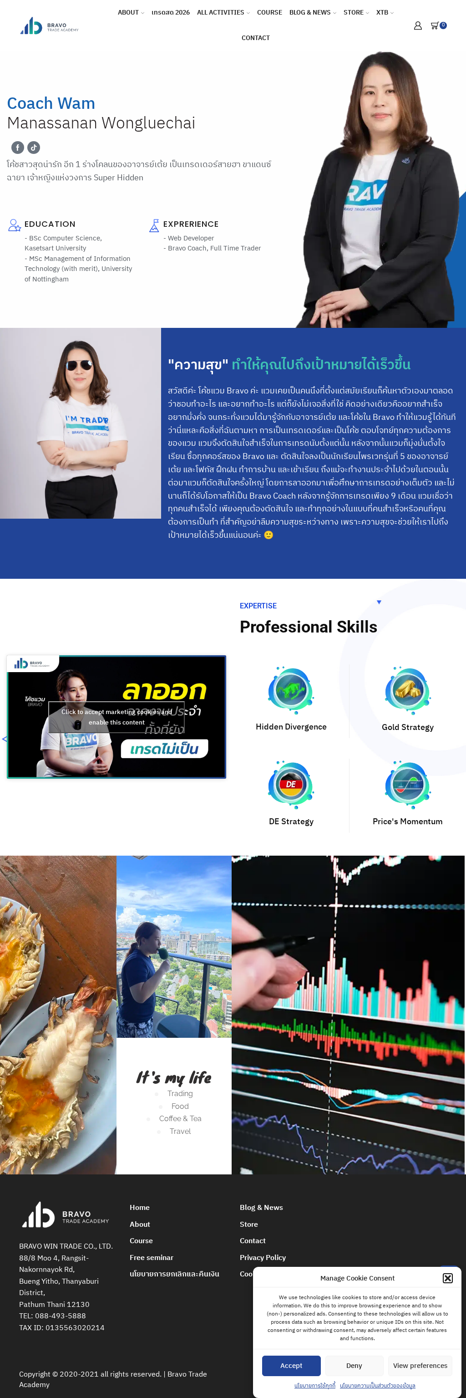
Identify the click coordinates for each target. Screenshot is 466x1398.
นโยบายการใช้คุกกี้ (314, 1386)
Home (140, 1208)
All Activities (220, 12)
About (128, 12)
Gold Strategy (408, 728)
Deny (354, 1366)
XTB (382, 12)
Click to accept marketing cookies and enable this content (116, 717)
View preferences (420, 1366)
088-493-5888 (60, 1316)
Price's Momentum (408, 822)
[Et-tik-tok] (33, 147)
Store (354, 12)
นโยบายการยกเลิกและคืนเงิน (174, 1274)
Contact (256, 38)
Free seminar (151, 1258)
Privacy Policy (263, 1258)
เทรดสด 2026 (171, 12)
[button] (447, 1278)
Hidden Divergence (291, 727)
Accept (291, 1366)
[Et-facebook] (17, 147)
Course (269, 12)
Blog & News (310, 12)
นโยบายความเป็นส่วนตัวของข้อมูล (377, 1386)
